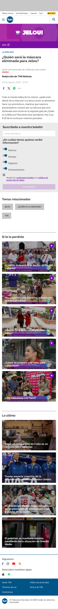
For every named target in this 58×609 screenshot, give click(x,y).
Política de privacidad (39, 582)
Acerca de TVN (36, 587)
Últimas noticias (7, 13)
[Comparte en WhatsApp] (14, 88)
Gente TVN (6, 582)
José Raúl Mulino (22, 13)
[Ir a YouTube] (14, 563)
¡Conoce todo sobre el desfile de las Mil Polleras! (29, 267)
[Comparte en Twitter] (9, 88)
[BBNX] (4, 601)
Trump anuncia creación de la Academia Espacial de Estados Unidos (28, 478)
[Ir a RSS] (20, 563)
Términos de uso (9, 587)
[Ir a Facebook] (3, 563)
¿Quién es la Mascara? (29, 206)
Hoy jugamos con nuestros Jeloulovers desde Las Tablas (28, 299)
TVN (6, 215)
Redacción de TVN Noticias (17, 76)
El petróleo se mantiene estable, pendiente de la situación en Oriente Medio (27, 541)
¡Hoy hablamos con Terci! (20, 398)
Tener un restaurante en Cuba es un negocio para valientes (26, 445)
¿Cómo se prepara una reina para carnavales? (25, 364)
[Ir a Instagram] (8, 563)
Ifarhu (41, 13)
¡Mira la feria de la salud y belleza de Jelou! (27, 332)
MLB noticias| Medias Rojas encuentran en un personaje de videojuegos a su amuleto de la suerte (28, 508)
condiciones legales (25, 177)
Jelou (7, 206)
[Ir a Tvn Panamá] (28, 19)
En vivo (52, 13)
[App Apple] (3, 574)
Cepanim (33, 13)
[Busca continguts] (53, 20)
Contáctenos (7, 592)
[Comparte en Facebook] (3, 88)
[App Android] (9, 574)
